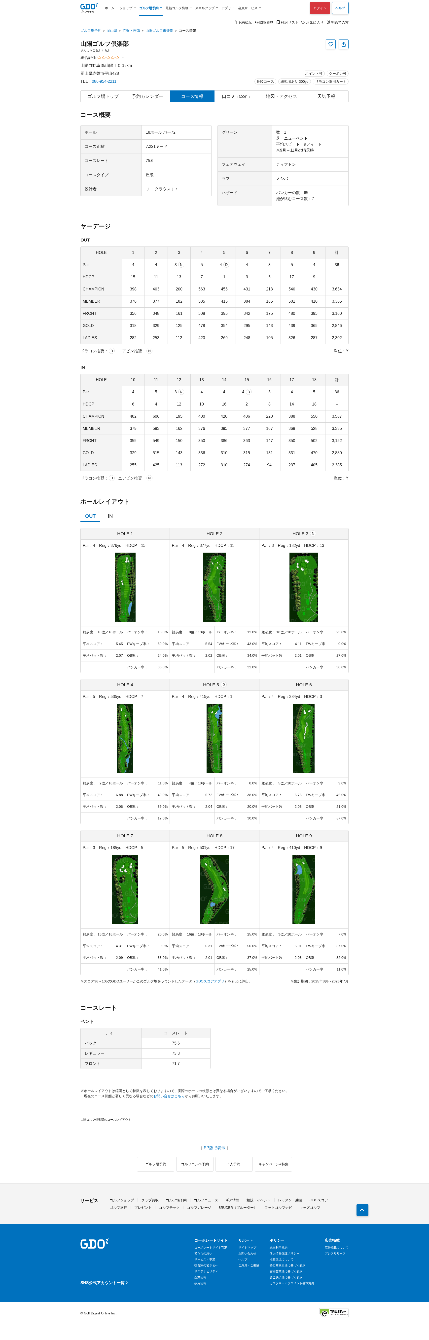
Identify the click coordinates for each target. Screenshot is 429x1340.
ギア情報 (232, 1200)
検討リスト (289, 22)
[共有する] (344, 44)
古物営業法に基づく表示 (286, 1271)
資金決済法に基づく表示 (286, 1277)
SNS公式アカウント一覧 (102, 1283)
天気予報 (326, 96)
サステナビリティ (206, 1271)
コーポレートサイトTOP (210, 1247)
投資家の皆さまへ (206, 1265)
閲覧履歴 (266, 22)
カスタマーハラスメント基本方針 (292, 1283)
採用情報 (200, 1283)
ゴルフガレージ (199, 1207)
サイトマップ (247, 1247)
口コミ (237, 96)
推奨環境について (281, 1259)
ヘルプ (340, 8)
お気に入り (314, 22)
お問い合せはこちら (169, 1096)
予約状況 (245, 22)
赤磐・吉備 (131, 31)
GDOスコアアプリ (210, 981)
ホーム (109, 8)
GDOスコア (319, 1200)
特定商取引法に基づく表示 (287, 1265)
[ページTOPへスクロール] (362, 1210)
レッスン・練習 (290, 1200)
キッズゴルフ (309, 1207)
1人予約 (234, 1164)
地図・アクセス (281, 96)
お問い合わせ (247, 1253)
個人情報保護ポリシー (284, 1253)
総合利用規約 (278, 1247)
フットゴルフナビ (278, 1207)
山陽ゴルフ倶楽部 (159, 31)
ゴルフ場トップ (103, 96)
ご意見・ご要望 (248, 1265)
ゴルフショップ (122, 1200)
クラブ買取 (150, 1200)
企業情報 (200, 1277)
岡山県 (112, 31)
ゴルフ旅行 (118, 1207)
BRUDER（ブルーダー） (237, 1207)
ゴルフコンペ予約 (195, 1164)
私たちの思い (203, 1253)
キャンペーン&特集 (273, 1164)
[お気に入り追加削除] (331, 44)
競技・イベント (259, 1200)
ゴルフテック (169, 1207)
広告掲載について (337, 1247)
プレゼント (143, 1207)
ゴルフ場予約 (90, 31)
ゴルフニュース (206, 1200)
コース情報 (192, 96)
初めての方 (340, 22)
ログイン (320, 8)
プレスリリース (335, 1253)
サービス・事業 (204, 1259)
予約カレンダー (147, 96)
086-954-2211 (104, 81)
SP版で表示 (214, 1148)
